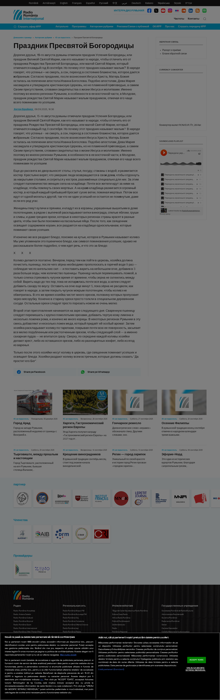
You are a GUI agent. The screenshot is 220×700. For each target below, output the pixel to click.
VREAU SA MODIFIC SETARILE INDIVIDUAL (195, 669)
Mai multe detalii (68, 655)
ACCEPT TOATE (196, 660)
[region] (110, 666)
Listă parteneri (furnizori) (111, 669)
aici (41, 680)
